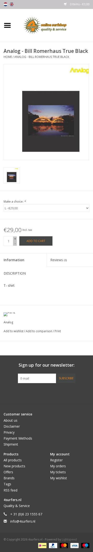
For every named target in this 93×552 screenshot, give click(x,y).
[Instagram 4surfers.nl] (72, 393)
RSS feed (10, 490)
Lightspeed (69, 539)
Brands (9, 478)
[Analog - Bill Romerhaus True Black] (12, 175)
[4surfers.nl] (54, 25)
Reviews (58, 260)
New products (14, 466)
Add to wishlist (14, 331)
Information (14, 260)
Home (8, 57)
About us (10, 420)
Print (58, 331)
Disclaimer (12, 426)
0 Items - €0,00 (79, 4)
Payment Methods (18, 438)
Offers (8, 472)
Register (56, 460)
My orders (58, 466)
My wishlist (58, 478)
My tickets (58, 472)
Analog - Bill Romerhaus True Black (41, 57)
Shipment (11, 444)
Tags (7, 484)
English (12, 4)
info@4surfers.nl (22, 521)
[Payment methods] (41, 545)
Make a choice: (15, 201)
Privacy (9, 432)
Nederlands (5, 4)
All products (13, 460)
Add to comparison (39, 331)
